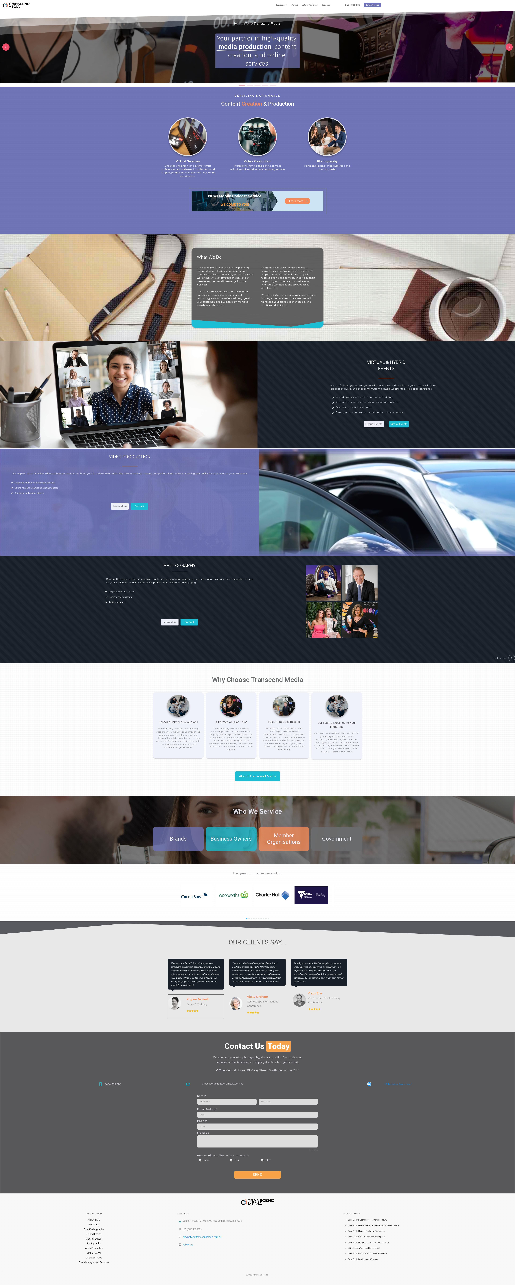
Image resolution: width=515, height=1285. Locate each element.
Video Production (257, 161)
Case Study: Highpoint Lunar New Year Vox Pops (368, 1242)
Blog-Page (93, 1224)
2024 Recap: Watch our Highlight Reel (364, 1248)
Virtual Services (188, 161)
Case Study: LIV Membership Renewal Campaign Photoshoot (373, 1225)
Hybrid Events (94, 1234)
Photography (327, 161)
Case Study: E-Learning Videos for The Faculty (367, 1220)
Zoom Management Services (94, 1262)
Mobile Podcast (94, 1239)
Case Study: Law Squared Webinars (363, 1259)
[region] (257, 49)
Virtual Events (94, 1253)
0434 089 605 (113, 1084)
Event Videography (94, 1229)
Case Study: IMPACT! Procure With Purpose (366, 1236)
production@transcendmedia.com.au (222, 1084)
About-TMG (94, 1220)
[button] (6, 47)
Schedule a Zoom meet (398, 1084)
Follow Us (188, 1245)
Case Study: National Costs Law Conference (366, 1231)
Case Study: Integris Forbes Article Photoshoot (367, 1253)
